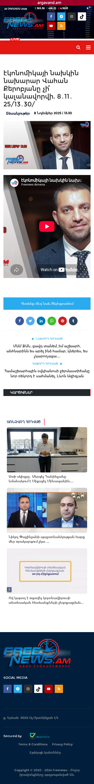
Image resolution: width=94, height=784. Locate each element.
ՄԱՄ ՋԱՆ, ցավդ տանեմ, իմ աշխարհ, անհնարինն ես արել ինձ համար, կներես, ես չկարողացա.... (47, 351)
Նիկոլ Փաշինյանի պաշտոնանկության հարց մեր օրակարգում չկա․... (47, 539)
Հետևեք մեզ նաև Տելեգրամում (47, 304)
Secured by (13, 736)
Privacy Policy (62, 744)
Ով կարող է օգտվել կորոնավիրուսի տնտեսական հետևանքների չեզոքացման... (46, 600)
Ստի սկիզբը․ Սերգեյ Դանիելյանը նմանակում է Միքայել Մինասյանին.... (41, 478)
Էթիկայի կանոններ (45, 752)
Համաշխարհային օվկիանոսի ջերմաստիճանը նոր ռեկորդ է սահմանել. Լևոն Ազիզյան (47, 373)
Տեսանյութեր (18, 113)
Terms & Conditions (33, 744)
